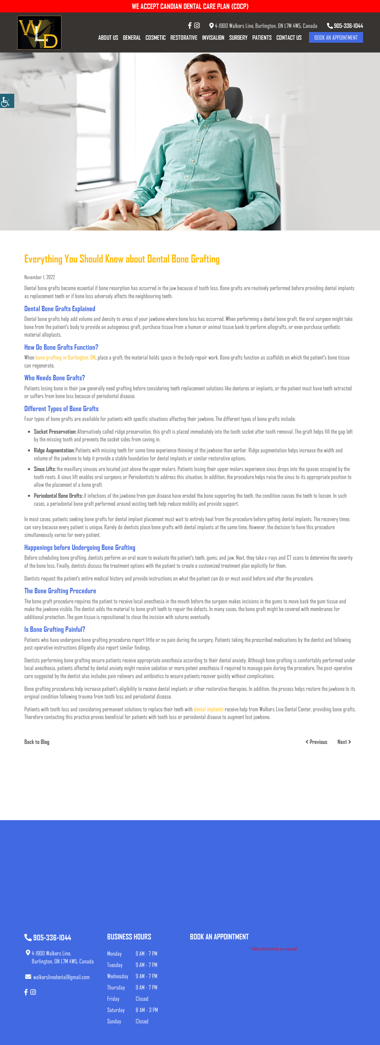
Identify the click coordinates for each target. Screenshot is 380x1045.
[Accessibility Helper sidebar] (7, 101)
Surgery (238, 37)
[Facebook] (189, 25)
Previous (317, 741)
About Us (108, 37)
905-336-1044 (348, 25)
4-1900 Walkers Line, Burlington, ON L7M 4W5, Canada (265, 25)
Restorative (183, 37)
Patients (262, 37)
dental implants (209, 708)
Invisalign (213, 37)
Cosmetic (155, 37)
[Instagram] (197, 25)
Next (343, 741)
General (132, 37)
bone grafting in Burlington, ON (66, 357)
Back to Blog (36, 742)
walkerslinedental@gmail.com (61, 976)
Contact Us (289, 37)
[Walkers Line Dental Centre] (39, 32)
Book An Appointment (336, 37)
